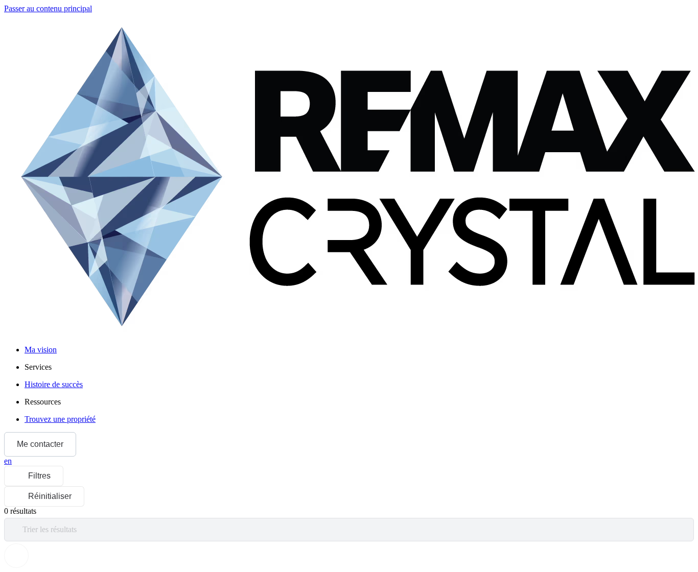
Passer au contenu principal (48, 8)
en (8, 461)
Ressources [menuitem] (43, 401)
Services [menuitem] (38, 367)
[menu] (359, 367)
